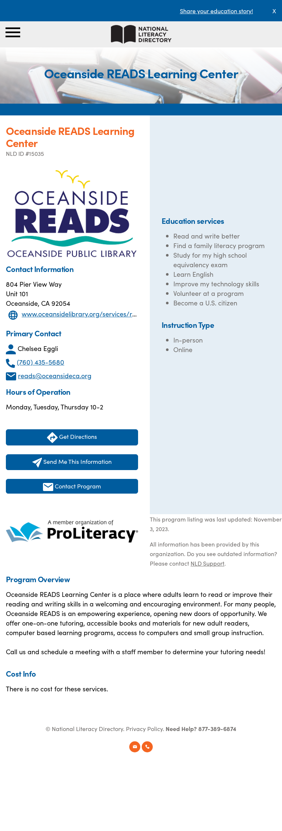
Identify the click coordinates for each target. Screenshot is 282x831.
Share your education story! (216, 11)
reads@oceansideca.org (54, 375)
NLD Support (207, 563)
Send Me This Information (77, 461)
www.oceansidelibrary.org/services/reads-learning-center (109, 313)
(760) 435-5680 (40, 361)
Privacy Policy (144, 728)
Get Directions (77, 436)
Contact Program (77, 486)
